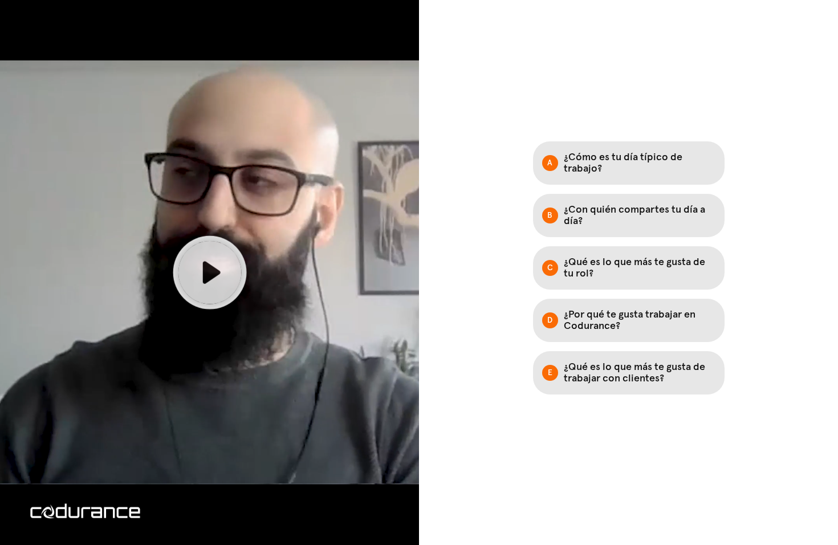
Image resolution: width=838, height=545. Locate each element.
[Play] (209, 272)
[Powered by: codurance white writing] (85, 511)
